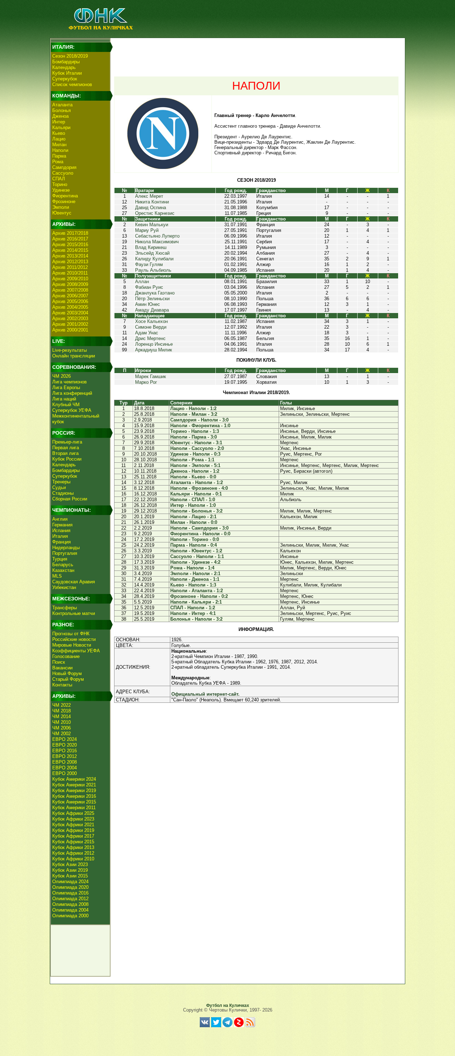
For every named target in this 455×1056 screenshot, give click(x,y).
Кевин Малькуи (151, 224)
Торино (59, 184)
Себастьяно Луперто (157, 236)
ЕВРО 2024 (64, 739)
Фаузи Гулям (149, 264)
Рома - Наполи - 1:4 (192, 568)
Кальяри (61, 127)
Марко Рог (146, 382)
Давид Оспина (150, 207)
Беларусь (62, 564)
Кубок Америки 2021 (74, 784)
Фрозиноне (63, 201)
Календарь (64, 67)
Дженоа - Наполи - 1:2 (194, 471)
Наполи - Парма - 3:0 (193, 437)
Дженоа (60, 116)
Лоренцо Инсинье (154, 344)
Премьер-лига (67, 442)
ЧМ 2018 (61, 710)
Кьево (58, 133)
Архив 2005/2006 (70, 301)
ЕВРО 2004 (64, 767)
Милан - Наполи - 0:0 (193, 522)
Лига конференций (72, 393)
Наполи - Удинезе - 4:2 (195, 562)
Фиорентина (65, 195)
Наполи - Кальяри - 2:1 (196, 602)
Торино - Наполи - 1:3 (194, 431)
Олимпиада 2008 (70, 904)
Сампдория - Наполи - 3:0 (199, 420)
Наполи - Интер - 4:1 (193, 613)
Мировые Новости (71, 645)
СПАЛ (58, 178)
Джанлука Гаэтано (155, 293)
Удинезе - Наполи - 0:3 (195, 454)
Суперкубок (64, 78)
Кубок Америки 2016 (74, 796)
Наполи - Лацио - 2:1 (193, 516)
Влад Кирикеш (150, 247)
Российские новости (74, 639)
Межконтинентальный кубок (75, 418)
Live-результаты (69, 350)
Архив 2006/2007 (70, 295)
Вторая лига (65, 453)
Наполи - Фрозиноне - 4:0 (199, 488)
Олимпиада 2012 (70, 898)
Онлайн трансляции (73, 356)
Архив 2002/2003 (70, 318)
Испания (61, 530)
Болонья (61, 110)
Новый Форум (67, 673)
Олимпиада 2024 (70, 881)
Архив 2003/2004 (70, 312)
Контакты (62, 685)
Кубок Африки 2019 (73, 830)
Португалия (64, 553)
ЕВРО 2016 (64, 750)
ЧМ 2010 (61, 722)
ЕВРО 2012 (64, 756)
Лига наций (64, 399)
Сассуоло (62, 173)
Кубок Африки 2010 (73, 858)
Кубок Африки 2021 (73, 824)
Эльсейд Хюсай (152, 253)
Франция (61, 542)
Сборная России (69, 499)
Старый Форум (68, 679)
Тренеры (61, 481)
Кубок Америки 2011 (74, 807)
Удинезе (61, 190)
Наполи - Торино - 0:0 (194, 539)
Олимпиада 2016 (70, 893)
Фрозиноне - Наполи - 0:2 (199, 596)
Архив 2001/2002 (70, 324)
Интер (58, 121)
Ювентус (61, 213)
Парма (59, 156)
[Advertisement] (256, 55)
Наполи (60, 150)
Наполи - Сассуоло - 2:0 (197, 448)
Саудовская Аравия (73, 581)
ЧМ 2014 (61, 716)
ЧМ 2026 (61, 376)
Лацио (58, 139)
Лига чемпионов (69, 381)
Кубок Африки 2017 (73, 836)
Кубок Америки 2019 (74, 790)
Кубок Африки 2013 (73, 847)
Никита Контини (152, 202)
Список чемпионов (72, 84)
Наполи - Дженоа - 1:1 (194, 579)
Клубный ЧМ (66, 404)
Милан (59, 144)
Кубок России (66, 459)
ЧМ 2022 (61, 705)
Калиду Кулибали (154, 258)
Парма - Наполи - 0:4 (193, 545)
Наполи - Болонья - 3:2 (196, 511)
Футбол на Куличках (227, 1005)
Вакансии (62, 667)
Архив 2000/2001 (70, 330)
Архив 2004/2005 (70, 307)
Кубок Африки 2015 (73, 841)
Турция (59, 559)
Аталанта (62, 104)
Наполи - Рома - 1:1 (192, 459)
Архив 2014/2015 (70, 250)
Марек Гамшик (150, 376)
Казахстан (63, 570)
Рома (57, 161)
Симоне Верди (150, 327)
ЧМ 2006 (61, 728)
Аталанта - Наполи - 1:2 (196, 482)
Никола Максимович (157, 241)
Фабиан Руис (149, 287)
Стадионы (63, 493)
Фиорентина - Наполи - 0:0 (200, 533)
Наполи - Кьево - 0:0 (193, 476)
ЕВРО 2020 (64, 745)
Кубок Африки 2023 (73, 819)
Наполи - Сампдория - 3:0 (199, 528)
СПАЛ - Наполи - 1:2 (192, 607)
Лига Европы (66, 387)
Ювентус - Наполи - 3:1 (196, 442)
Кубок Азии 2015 (70, 876)
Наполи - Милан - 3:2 (193, 414)
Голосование (66, 656)
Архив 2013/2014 (70, 256)
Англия (60, 519)
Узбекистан (64, 587)
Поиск (58, 662)
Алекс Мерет (149, 196)
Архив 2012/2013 (70, 261)
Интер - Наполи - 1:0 (193, 505)
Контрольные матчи (73, 613)
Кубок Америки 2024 (74, 779)
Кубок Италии (67, 73)
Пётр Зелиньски (152, 298)
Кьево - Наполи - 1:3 (193, 585)
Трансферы (64, 607)
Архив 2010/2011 (70, 273)
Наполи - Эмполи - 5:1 (195, 465)
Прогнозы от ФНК (71, 633)
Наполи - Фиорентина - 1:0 (200, 425)
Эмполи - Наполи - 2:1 (195, 573)
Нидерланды (66, 547)
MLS (57, 576)
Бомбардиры (66, 61)
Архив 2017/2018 (70, 233)
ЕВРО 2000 (64, 773)
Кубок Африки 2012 (73, 853)
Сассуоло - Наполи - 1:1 (197, 556)
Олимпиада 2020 (70, 887)
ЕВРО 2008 (64, 762)
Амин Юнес (147, 304)
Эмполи (60, 207)
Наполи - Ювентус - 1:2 (196, 550)
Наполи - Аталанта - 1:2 (196, 590)
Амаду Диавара (152, 310)
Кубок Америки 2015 (74, 802)
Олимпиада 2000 (70, 915)
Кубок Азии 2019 (70, 870)
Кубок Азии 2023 (70, 864)
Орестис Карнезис (155, 213)
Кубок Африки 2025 (73, 813)
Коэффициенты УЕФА (76, 650)
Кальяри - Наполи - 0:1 (196, 494)
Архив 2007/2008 (70, 290)
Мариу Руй (147, 230)
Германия (62, 524)
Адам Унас (146, 332)
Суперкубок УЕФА (71, 410)
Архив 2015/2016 (70, 244)
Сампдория (64, 167)
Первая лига (65, 447)
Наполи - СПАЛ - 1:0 (192, 499)
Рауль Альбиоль (153, 270)
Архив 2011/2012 (70, 267)
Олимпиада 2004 (70, 910)
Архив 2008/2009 (70, 284)
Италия (60, 536)
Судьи (59, 487)
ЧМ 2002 (61, 733)
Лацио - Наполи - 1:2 (193, 408)
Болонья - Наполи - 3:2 (196, 619)
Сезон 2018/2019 (70, 56)
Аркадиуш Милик (153, 349)
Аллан (142, 281)
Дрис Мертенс (150, 338)
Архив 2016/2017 (70, 239)
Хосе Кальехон (151, 321)
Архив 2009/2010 (70, 278)
